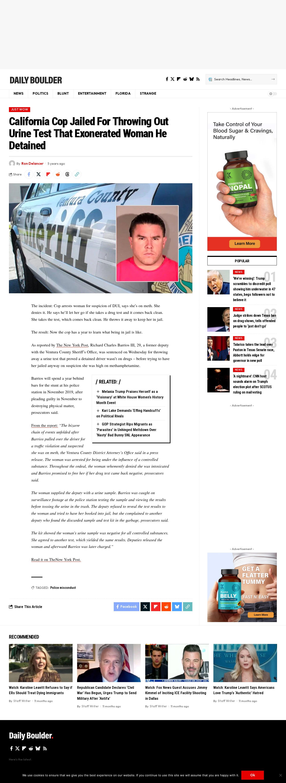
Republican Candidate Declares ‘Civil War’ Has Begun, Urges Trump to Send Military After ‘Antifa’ (107, 693)
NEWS (238, 272)
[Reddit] (185, 79)
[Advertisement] (143, 34)
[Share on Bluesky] (177, 606)
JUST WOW (19, 109)
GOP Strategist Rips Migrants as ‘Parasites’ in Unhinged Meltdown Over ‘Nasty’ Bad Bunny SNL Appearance (126, 429)
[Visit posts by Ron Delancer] (12, 163)
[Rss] (198, 79)
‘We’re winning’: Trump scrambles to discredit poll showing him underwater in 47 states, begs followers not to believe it (254, 289)
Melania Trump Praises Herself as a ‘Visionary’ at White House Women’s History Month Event (129, 397)
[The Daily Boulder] (35, 79)
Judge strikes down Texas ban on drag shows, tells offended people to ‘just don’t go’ (254, 320)
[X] (172, 79)
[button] (76, 174)
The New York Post (72, 345)
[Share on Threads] (67, 174)
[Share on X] (38, 174)
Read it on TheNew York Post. (56, 559)
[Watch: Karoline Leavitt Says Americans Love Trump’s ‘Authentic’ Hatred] (245, 663)
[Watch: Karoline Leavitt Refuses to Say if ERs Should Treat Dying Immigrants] (41, 663)
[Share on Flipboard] (48, 174)
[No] (280, 775)
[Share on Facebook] (28, 174)
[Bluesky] (191, 79)
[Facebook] (167, 79)
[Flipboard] (179, 79)
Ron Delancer (32, 163)
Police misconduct (63, 587)
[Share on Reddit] (57, 174)
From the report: (44, 425)
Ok (252, 775)
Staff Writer (22, 701)
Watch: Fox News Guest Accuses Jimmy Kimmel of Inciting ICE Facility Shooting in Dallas (176, 693)
